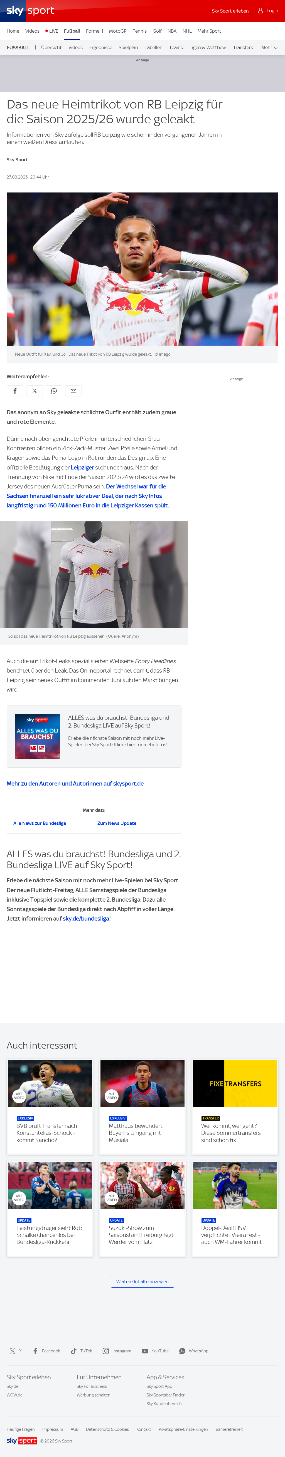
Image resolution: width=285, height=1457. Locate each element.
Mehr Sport (209, 31)
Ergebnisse (100, 47)
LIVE (53, 31)
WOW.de (15, 1395)
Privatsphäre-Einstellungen (183, 1429)
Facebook (51, 1351)
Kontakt (143, 1429)
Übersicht (51, 47)
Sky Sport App (159, 1386)
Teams (176, 47)
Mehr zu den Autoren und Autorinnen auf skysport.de (75, 783)
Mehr (266, 47)
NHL (187, 31)
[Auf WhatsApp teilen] (54, 390)
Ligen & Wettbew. (208, 47)
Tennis (140, 31)
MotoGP (118, 31)
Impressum (52, 1429)
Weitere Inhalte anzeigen (142, 1281)
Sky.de (12, 1386)
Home (13, 31)
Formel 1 (94, 31)
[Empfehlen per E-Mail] (73, 390)
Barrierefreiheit (229, 1429)
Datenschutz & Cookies (107, 1429)
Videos (32, 31)
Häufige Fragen (21, 1429)
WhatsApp (198, 1351)
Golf (157, 31)
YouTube (160, 1351)
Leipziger (82, 467)
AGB (74, 1429)
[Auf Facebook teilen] (15, 390)
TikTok (86, 1351)
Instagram (121, 1351)
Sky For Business (92, 1386)
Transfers (243, 47)
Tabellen (154, 47)
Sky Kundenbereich (164, 1403)
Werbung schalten (93, 1395)
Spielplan (128, 47)
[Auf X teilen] (34, 390)
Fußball (72, 31)
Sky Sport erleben (230, 11)
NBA (172, 31)
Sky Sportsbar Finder (166, 1395)
